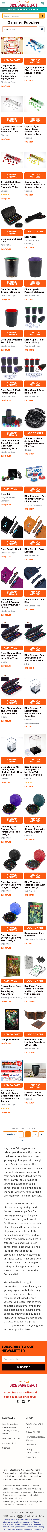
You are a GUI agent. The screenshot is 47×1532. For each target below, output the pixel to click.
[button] (42, 29)
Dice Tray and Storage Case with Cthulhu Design (34, 829)
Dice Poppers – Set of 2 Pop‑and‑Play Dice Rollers (35, 499)
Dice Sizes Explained (11, 1438)
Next (23, 1140)
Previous (10, 1134)
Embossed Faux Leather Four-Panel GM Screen (35, 1042)
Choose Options (35, 61)
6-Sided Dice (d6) (33, 1432)
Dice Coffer (30, 237)
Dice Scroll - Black (11, 549)
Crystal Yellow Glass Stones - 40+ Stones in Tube (34, 185)
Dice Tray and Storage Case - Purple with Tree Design (10, 830)
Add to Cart (12, 60)
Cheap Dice (31, 1457)
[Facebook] (18, 1401)
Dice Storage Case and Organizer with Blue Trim (11, 656)
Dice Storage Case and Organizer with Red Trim (11, 711)
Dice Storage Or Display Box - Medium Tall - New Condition (11, 771)
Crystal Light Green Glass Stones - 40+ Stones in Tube (33, 130)
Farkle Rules (8, 1469)
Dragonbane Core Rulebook (34, 934)
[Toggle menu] (3, 3)
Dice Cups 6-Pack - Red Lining (35, 391)
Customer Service (10, 1443)
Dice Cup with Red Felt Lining (11, 341)
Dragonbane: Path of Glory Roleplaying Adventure (11, 990)
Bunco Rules (30, 1473)
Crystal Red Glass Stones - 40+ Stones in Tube (10, 185)
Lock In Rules (22, 1476)
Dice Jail (5, 494)
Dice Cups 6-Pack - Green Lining (35, 341)
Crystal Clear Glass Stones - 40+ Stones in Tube (11, 129)
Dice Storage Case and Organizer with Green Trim (34, 658)
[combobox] (23, 16)
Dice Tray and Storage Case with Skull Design (34, 885)
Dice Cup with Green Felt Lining (10, 290)
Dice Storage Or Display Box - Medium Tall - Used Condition (33, 771)
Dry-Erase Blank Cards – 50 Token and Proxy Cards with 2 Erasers (34, 990)
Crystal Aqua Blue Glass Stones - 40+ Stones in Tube (34, 70)
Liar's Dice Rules (22, 1469)
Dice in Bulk (31, 1444)
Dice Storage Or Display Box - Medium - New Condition (33, 712)
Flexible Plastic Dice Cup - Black (33, 1094)
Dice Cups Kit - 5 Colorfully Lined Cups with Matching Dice (10, 444)
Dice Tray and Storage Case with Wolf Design (11, 938)
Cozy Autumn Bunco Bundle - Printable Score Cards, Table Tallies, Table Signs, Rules (9, 72)
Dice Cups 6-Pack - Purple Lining (11, 391)
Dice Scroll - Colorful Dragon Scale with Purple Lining (11, 603)
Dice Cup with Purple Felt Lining (34, 290)
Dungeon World (10, 1039)
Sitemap (6, 1447)
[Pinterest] (29, 1401)
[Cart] (43, 4)
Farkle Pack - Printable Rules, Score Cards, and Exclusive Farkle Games (10, 1095)
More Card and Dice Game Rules (17, 1479)
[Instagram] (23, 1401)
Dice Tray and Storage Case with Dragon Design (11, 885)
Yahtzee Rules (36, 1476)
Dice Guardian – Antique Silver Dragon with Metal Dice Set (34, 442)
